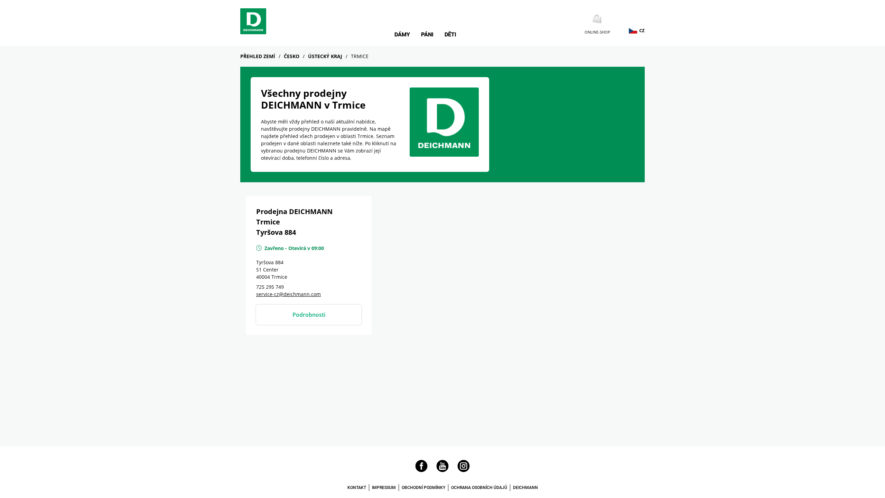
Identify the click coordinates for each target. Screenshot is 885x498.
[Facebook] (421, 470)
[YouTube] (442, 470)
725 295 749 (270, 287)
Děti (450, 34)
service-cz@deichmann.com (288, 294)
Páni (427, 34)
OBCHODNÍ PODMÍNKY (423, 487)
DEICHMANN (525, 487)
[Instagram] (463, 470)
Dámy (402, 34)
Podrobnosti (308, 315)
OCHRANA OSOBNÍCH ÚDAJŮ (479, 487)
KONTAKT (356, 487)
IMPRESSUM (384, 487)
